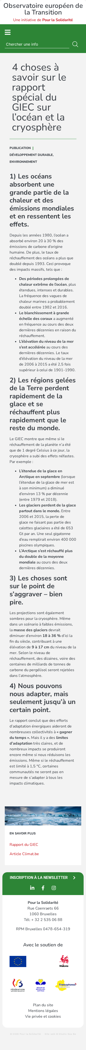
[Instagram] (54, 888)
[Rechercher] (76, 44)
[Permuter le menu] (8, 32)
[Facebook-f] (43, 888)
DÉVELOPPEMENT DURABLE (31, 155)
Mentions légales (43, 1010)
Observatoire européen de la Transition (43, 9)
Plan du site (43, 1005)
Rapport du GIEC (24, 844)
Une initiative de (43, 20)
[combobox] (37, 44)
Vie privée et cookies (43, 1016)
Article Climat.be (24, 854)
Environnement (23, 162)
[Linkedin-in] (32, 888)
